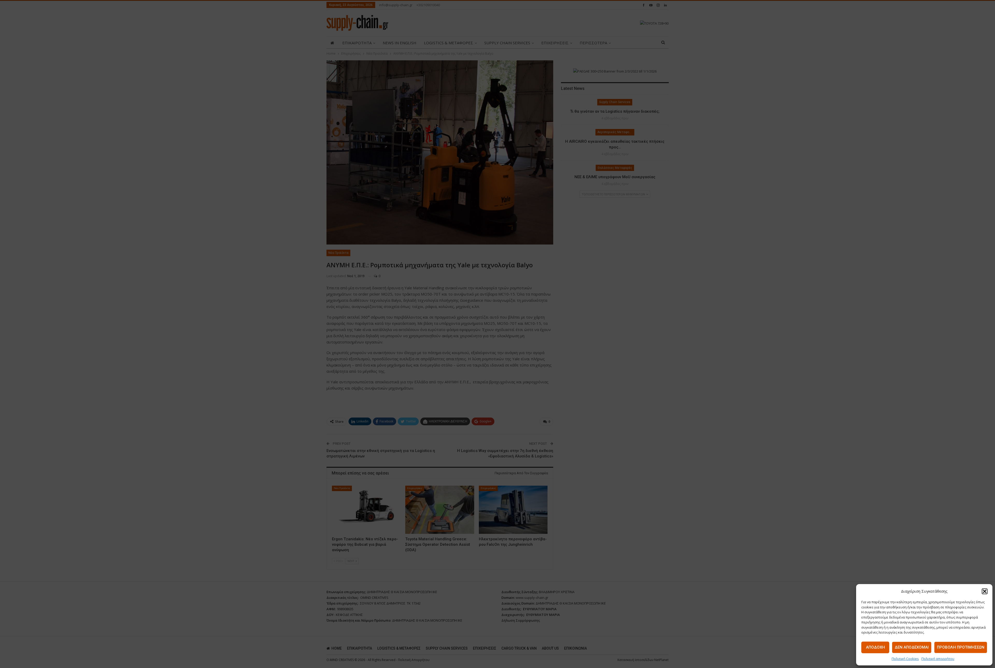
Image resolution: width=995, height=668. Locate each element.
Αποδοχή (875, 647)
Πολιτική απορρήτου (937, 658)
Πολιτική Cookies (905, 658)
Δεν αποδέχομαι (912, 647)
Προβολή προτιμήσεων (960, 647)
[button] (984, 591)
